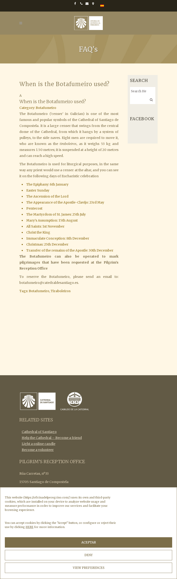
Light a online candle (38, 444)
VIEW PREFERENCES (88, 568)
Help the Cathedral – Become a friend (52, 438)
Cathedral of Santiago (39, 432)
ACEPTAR (88, 542)
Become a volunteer (38, 450)
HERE (29, 527)
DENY (88, 555)
